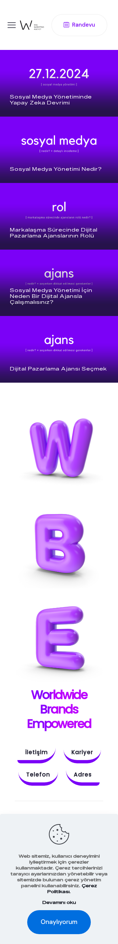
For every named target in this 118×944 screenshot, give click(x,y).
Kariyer (82, 752)
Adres (83, 774)
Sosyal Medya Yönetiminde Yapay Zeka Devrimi (51, 100)
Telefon (38, 774)
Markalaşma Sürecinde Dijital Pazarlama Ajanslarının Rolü (53, 233)
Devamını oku (59, 902)
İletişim (36, 752)
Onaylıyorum (59, 922)
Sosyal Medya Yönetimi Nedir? (56, 169)
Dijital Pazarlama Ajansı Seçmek (58, 369)
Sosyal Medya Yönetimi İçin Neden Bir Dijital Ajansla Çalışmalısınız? (51, 296)
